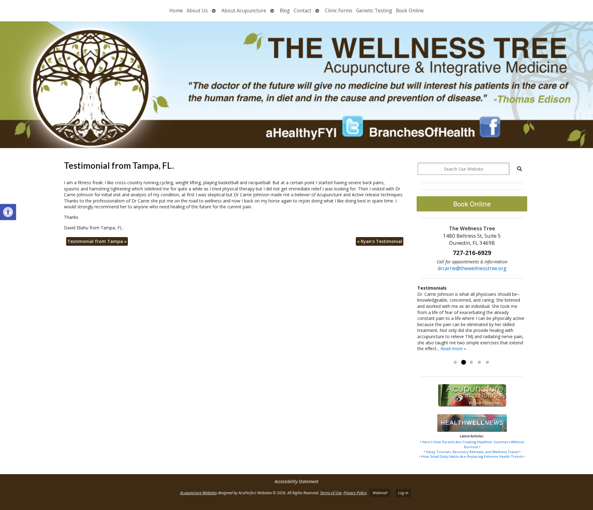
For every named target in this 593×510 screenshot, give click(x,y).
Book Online (410, 10)
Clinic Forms (338, 10)
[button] (8, 212)
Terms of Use (331, 492)
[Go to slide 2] (463, 362)
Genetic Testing (374, 10)
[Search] (519, 168)
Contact (302, 10)
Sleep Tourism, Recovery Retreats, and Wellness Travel (472, 451)
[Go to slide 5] (487, 362)
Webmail (379, 492)
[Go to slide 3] (471, 362)
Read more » (453, 348)
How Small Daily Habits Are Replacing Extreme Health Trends (472, 456)
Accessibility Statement (296, 481)
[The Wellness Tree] (296, 84)
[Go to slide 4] (479, 362)
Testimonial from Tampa (97, 241)
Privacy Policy (355, 492)
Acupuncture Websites (198, 492)
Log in (403, 492)
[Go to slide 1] (455, 362)
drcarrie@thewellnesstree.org (472, 268)
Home (176, 10)
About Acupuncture (243, 10)
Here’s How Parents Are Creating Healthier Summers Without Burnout (473, 444)
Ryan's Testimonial (379, 241)
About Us (197, 10)
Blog (285, 10)
